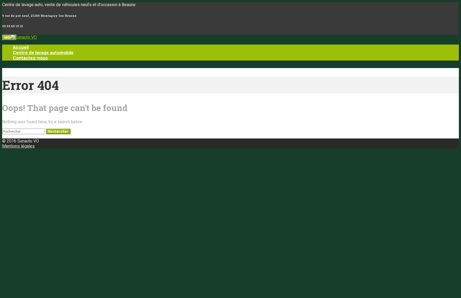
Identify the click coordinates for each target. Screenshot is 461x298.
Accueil (21, 47)
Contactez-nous (30, 58)
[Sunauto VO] (27, 37)
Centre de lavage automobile (43, 52)
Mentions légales (18, 146)
